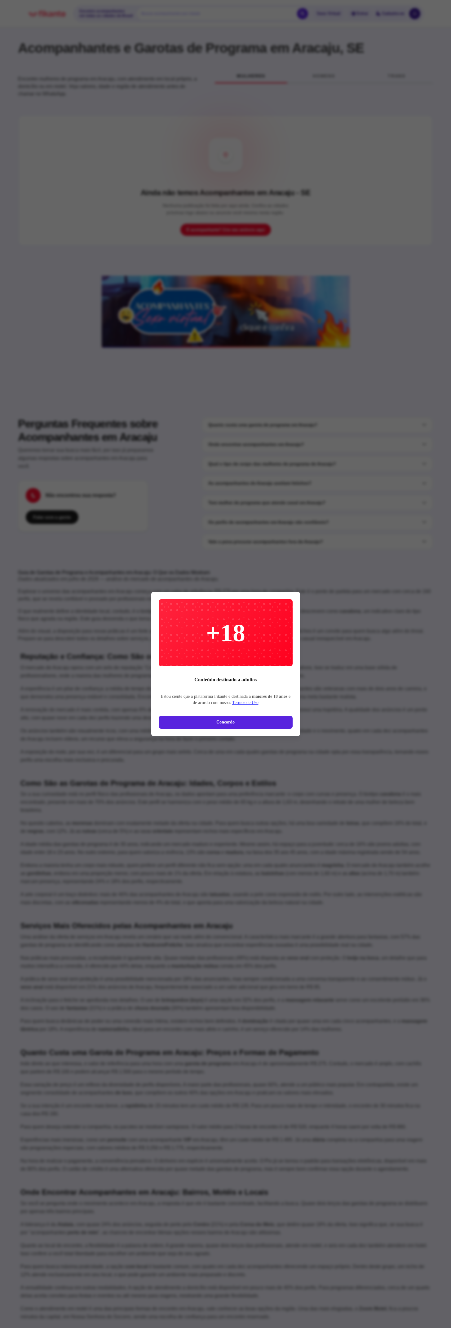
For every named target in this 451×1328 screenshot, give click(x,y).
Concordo (225, 722)
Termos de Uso (245, 702)
